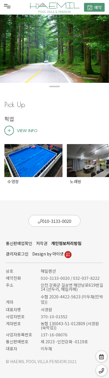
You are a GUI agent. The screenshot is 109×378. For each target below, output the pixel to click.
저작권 (41, 243)
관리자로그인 (17, 254)
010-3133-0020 (56, 221)
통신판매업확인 (19, 243)
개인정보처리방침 (66, 243)
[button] (54, 86)
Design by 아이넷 (48, 254)
